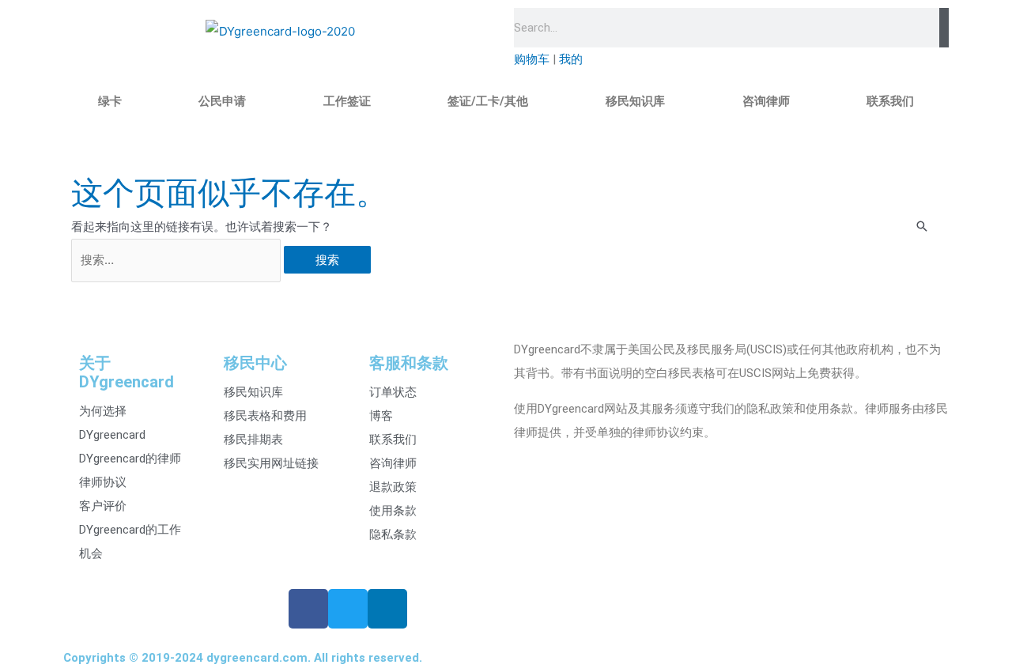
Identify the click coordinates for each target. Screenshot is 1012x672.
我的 (571, 59)
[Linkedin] (387, 609)
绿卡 (110, 101)
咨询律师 (766, 101)
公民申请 (222, 101)
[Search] (944, 27)
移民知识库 (635, 101)
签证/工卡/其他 (487, 101)
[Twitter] (348, 609)
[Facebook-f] (308, 609)
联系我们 (890, 101)
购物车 (531, 59)
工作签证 (347, 101)
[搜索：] (177, 259)
